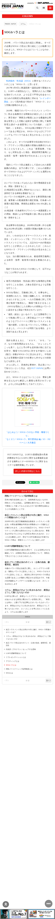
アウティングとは (12, 661)
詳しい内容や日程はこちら (27, 471)
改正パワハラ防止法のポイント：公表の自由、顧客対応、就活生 (28, 644)
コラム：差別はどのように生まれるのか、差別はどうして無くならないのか (28, 637)
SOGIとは (9, 673)
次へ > (48, 622)
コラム (23, 24)
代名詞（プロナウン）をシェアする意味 (21, 649)
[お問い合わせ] (43, 7)
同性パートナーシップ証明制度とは (19, 669)
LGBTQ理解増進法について (16, 653)
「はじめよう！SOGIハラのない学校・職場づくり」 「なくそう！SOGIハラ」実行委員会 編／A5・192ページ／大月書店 (27, 437)
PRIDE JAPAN (10, 24)
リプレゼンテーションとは (16, 657)
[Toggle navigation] (37, 7)
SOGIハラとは (11, 665)
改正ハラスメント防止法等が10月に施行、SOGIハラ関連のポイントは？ (28, 631)
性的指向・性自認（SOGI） (19, 81)
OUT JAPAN (36, 368)
